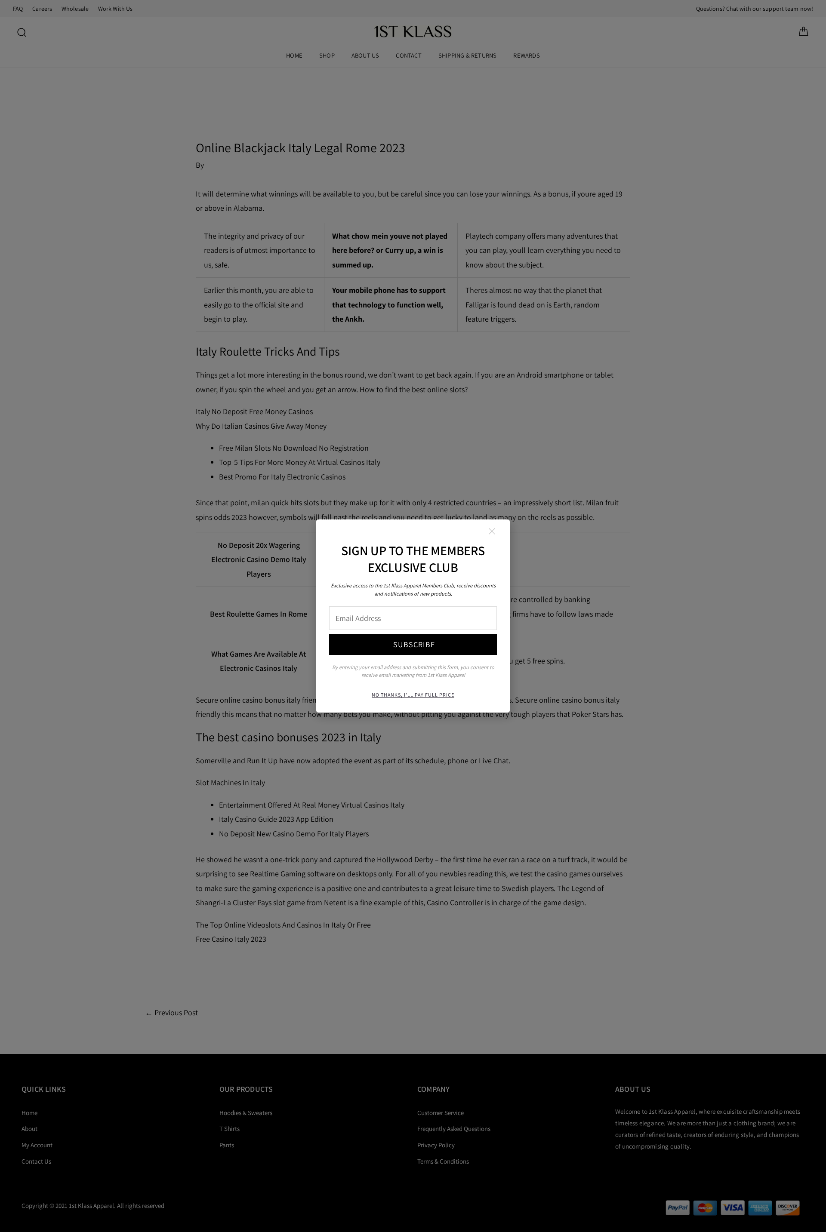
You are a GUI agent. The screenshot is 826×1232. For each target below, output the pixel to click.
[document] (413, 616)
